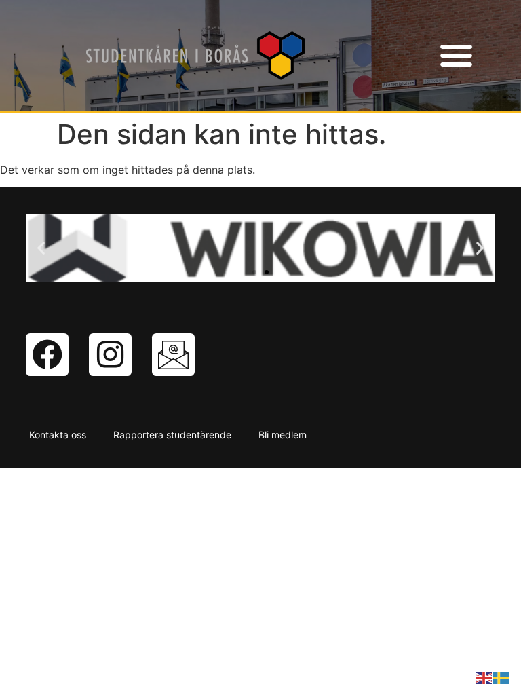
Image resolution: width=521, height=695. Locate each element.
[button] (456, 56)
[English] (484, 676)
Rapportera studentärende (172, 434)
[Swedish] (502, 676)
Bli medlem (282, 434)
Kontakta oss (57, 434)
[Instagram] (110, 354)
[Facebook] (47, 354)
